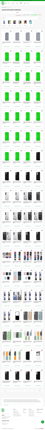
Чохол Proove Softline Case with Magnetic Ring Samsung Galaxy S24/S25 (17, 342)
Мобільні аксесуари (4, 7)
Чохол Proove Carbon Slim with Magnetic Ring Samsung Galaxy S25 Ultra (7, 182)
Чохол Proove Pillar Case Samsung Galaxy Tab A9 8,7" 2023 (6, 282)
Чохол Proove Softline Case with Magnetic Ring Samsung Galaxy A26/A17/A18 (27, 322)
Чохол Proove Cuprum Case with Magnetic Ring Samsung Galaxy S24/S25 (7, 222)
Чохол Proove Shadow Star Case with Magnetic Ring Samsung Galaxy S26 (27, 302)
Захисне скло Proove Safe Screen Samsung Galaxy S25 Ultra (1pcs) (16, 142)
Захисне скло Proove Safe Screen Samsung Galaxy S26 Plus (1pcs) (16, 162)
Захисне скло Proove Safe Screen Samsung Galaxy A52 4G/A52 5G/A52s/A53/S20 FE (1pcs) (37, 82)
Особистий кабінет (39, 412)
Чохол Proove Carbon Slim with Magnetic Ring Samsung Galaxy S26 (17, 182)
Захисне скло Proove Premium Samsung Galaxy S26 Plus (38, 42)
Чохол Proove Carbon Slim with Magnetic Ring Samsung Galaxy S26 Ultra (38, 182)
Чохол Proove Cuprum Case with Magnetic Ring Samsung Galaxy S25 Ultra (27, 222)
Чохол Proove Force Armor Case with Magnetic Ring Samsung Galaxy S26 (38, 242)
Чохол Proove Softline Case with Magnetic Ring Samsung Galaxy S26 (38, 342)
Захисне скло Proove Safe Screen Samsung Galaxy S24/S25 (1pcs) (38, 122)
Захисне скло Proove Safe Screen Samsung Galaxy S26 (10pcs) (27, 142)
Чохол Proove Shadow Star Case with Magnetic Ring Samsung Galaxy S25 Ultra (17, 302)
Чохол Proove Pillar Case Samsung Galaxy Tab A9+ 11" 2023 (17, 282)
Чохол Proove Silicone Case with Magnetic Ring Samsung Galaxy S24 (38, 382)
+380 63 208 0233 (5, 420)
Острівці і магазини (31, 412)
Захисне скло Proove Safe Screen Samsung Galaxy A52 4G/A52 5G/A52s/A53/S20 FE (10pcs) (27, 82)
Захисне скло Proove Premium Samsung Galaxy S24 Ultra (17, 42)
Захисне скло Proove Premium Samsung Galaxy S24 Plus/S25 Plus (7, 43)
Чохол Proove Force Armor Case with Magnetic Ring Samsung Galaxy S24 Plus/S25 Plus (7, 382)
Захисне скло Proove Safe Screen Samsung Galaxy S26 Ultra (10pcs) (27, 162)
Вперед (39, 390)
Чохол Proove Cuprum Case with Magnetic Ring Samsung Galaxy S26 (38, 222)
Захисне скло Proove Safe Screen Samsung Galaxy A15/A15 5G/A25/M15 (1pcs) (7, 63)
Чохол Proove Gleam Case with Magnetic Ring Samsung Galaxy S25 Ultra (7, 262)
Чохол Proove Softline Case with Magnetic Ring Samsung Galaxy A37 (38, 322)
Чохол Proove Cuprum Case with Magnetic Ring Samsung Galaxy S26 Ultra (17, 242)
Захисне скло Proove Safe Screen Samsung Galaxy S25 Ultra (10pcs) (6, 142)
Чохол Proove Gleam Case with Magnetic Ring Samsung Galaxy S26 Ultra (38, 262)
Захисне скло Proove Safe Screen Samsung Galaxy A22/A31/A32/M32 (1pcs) (26, 63)
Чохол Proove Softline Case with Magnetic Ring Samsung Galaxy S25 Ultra (27, 342)
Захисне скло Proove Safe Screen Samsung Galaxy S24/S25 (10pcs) (27, 122)
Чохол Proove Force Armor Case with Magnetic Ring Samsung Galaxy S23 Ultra (27, 242)
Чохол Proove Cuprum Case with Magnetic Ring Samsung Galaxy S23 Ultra (7, 202)
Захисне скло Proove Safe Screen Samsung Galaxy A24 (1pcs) (6, 82)
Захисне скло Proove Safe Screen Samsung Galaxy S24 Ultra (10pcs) (6, 122)
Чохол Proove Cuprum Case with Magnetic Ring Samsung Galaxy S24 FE (17, 202)
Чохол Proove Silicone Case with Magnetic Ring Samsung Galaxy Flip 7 (17, 322)
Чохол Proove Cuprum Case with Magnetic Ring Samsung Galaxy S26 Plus (7, 242)
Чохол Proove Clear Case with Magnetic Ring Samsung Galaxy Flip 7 (38, 362)
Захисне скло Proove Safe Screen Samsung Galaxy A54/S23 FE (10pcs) (7, 102)
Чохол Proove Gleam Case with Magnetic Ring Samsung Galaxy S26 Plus (27, 262)
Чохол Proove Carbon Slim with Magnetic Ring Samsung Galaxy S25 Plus (38, 162)
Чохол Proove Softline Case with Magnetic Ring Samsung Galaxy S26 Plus (7, 362)
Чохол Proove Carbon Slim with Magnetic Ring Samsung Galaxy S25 (27, 362)
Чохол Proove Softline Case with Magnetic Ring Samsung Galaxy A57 (7, 342)
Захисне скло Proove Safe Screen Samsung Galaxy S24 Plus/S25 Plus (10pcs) (27, 102)
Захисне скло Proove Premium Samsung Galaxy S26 (27, 42)
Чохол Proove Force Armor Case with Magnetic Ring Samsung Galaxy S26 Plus (27, 382)
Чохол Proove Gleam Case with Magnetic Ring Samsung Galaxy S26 (17, 262)
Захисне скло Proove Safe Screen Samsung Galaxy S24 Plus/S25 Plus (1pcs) (37, 102)
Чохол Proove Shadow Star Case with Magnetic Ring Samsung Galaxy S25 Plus (7, 302)
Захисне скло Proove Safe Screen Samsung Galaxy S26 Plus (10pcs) (6, 162)
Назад (5, 390)
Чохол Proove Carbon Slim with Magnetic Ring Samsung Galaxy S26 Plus (27, 182)
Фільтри (17, 12)
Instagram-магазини (31, 415)
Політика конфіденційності (17, 415)
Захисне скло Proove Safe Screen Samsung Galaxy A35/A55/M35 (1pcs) (16, 82)
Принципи (24, 412)
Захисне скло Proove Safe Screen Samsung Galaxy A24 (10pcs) (37, 63)
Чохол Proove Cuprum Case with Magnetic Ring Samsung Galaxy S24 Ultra (38, 202)
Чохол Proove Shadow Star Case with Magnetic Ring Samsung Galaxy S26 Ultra (7, 322)
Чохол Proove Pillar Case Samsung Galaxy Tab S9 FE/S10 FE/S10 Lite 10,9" (27, 282)
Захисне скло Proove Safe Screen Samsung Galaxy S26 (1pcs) (37, 142)
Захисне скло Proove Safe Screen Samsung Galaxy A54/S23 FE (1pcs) (17, 102)
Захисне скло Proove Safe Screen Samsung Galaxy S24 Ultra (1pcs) (16, 122)
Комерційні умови (15, 412)
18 (34, 390)
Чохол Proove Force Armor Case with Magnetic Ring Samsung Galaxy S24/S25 (17, 382)
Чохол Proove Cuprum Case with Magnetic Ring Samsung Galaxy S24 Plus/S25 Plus (27, 202)
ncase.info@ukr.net (4, 424)
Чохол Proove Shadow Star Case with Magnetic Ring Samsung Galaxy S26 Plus (38, 302)
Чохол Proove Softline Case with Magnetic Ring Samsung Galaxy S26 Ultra (17, 362)
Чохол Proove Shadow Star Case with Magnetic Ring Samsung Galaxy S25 (38, 282)
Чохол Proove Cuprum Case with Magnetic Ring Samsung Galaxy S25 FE (17, 222)
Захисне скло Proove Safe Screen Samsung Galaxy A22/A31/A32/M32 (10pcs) (16, 63)
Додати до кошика (7, 46)
